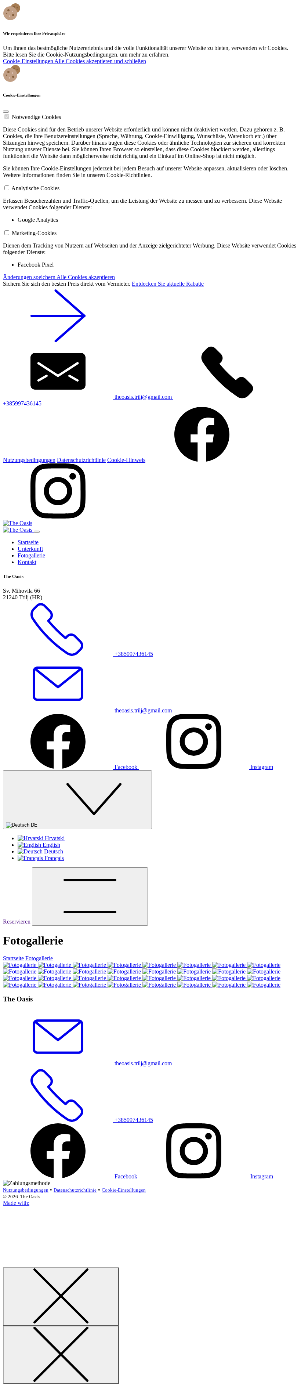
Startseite (28, 542)
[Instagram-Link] (58, 516)
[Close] (6, 112)
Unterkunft (30, 549)
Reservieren (17, 921)
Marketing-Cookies (34, 233)
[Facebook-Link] (202, 460)
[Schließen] (61, 1296)
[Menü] (90, 896)
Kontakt (27, 562)
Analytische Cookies (35, 188)
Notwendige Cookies (36, 117)
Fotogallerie (31, 555)
